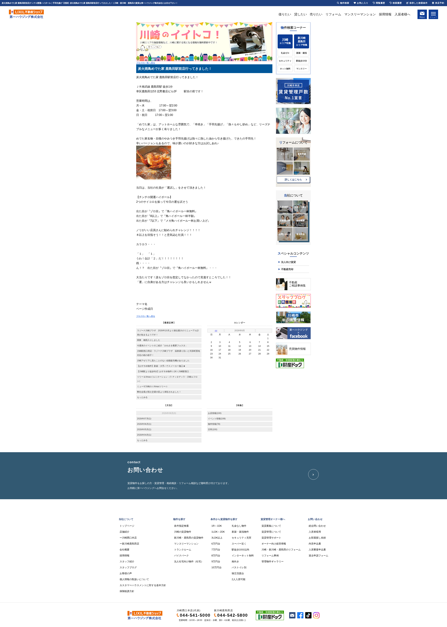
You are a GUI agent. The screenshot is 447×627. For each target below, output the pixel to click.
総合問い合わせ (317, 525)
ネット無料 (285, 68)
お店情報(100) (214, 413)
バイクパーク (181, 555)
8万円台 (215, 555)
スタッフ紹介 (300, 207)
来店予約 (439, 3)
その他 (302, 168)
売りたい (316, 14)
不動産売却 (287, 269)
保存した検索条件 (418, 3)
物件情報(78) (214, 424)
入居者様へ (402, 14)
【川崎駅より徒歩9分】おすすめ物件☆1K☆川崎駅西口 (163, 371)
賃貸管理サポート (271, 537)
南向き (235, 561)
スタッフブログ (128, 567)
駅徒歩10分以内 (240, 549)
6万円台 (215, 543)
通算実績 (302, 154)
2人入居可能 (238, 579)
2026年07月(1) (144, 418)
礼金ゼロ (285, 53)
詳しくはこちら (293, 179)
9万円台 (215, 561)
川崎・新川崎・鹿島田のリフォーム (281, 549)
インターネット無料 (243, 555)
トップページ (127, 525)
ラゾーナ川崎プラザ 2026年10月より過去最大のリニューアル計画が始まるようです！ (168, 332)
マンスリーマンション (360, 14)
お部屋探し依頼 (317, 537)
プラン (285, 168)
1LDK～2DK (218, 531)
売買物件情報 (297, 348)
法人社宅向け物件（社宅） (188, 561)
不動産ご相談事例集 (297, 284)
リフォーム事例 (270, 555)
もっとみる (142, 397)
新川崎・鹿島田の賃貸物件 (188, 537)
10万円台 (216, 567)
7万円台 (215, 549)
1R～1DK (216, 525)
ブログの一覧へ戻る (145, 63)
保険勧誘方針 (127, 591)
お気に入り (362, 3)
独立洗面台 (238, 573)
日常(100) (212, 429)
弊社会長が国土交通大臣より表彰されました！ (159, 392)
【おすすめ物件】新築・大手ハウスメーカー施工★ (161, 366)
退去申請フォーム (318, 555)
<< (216, 330)
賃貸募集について (271, 525)
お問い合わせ (285, 234)
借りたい (285, 14)
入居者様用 (315, 531)
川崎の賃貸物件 (182, 531)
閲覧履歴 (380, 3)
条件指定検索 (181, 525)
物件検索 (344, 3)
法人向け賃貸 (288, 262)
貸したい (300, 14)
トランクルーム (182, 549)
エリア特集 (285, 41)
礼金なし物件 (239, 525)
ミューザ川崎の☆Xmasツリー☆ (152, 386)
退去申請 (300, 234)
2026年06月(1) (144, 424)
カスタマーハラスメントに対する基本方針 (143, 585)
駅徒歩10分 (301, 61)
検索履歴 (397, 3)
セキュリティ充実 (241, 537)
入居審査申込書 (317, 549)
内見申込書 (315, 543)
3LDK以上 (216, 537)
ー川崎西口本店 (128, 537)
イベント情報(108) (217, 418)
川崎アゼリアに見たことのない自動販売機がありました (163, 360)
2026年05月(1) (144, 429)
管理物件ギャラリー (273, 561)
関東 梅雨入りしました (148, 340)
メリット (285, 154)
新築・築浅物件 (240, 531)
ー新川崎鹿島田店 (129, 543)
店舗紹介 (124, 531)
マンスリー (301, 68)
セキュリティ (285, 61)
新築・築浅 (301, 53)
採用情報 (385, 14)
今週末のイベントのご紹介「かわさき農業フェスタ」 (162, 345)
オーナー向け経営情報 (274, 543)
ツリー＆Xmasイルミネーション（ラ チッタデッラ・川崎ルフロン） (167, 379)
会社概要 (300, 220)
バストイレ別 (239, 567)
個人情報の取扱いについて (134, 579)
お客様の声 (285, 220)
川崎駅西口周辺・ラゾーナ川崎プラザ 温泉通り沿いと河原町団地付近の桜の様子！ (168, 353)
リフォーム (333, 14)
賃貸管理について (271, 531)
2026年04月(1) (144, 435)
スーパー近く (239, 543)
